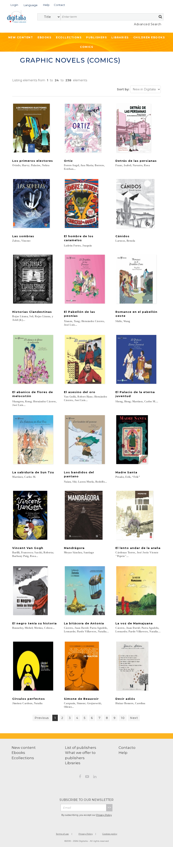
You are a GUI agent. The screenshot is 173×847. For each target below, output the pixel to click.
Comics (86, 46)
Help (123, 753)
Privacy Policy (104, 815)
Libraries (120, 37)
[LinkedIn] (94, 777)
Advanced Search (147, 24)
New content (24, 747)
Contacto (127, 747)
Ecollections (68, 37)
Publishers (96, 37)
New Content (20, 37)
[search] (160, 17)
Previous (42, 718)
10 (122, 718)
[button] (14, 4)
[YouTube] (87, 777)
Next (134, 718)
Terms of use (62, 833)
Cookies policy (109, 833)
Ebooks (44, 37)
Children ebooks (149, 37)
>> (109, 808)
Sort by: (123, 89)
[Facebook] (80, 777)
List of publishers (80, 747)
